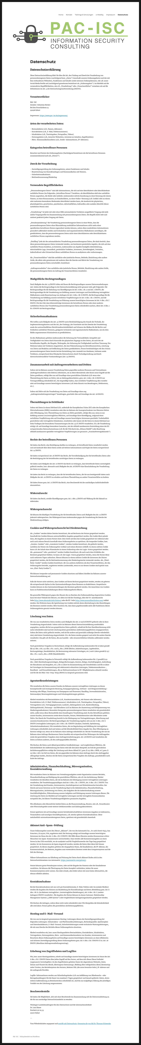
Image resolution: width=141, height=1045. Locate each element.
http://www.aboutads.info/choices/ (47, 600)
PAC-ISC (15, 1036)
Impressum (110, 15)
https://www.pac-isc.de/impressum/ (54, 116)
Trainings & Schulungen (84, 15)
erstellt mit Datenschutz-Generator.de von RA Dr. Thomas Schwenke (84, 1024)
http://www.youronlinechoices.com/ (89, 600)
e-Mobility (99, 15)
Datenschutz (123, 15)
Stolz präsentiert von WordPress (30, 1036)
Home (61, 15)
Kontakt (69, 15)
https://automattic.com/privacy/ (73, 860)
